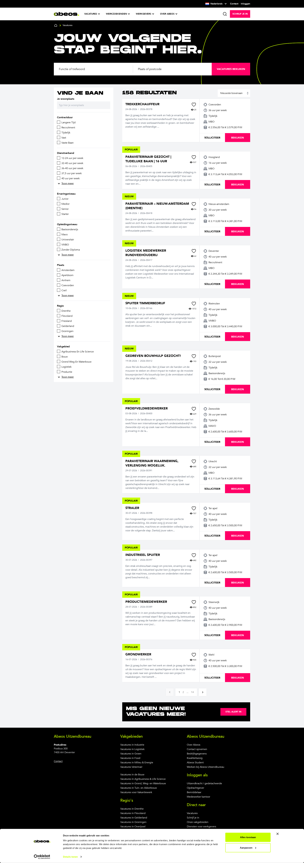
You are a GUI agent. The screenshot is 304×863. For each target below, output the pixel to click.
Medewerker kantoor (198, 797)
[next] (202, 692)
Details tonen (70, 856)
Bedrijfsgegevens (197, 753)
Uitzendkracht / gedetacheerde (204, 783)
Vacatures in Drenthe (132, 809)
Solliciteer (212, 137)
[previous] (170, 692)
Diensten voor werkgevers (201, 826)
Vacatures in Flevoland (133, 813)
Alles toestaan (248, 837)
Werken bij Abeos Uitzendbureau (205, 767)
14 (192, 692)
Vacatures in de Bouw (132, 774)
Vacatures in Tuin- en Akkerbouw (138, 788)
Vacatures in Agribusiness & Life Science (143, 779)
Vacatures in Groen (130, 753)
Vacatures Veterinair (131, 767)
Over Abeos (193, 745)
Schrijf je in (193, 817)
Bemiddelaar (194, 792)
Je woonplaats (65, 99)
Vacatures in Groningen (133, 822)
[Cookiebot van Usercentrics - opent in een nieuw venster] (42, 856)
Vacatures (192, 813)
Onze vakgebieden (197, 822)
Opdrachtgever (195, 788)
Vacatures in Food (130, 758)
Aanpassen (246, 847)
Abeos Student (195, 762)
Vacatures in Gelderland (133, 817)
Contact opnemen (197, 749)
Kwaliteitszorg (195, 758)
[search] (225, 14)
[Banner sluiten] (277, 834)
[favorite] (193, 104)
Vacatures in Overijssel (133, 826)
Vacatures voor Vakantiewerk (136, 792)
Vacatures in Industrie (132, 745)
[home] (56, 25)
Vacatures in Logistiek (132, 749)
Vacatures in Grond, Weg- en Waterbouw (143, 783)
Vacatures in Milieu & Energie (136, 762)
